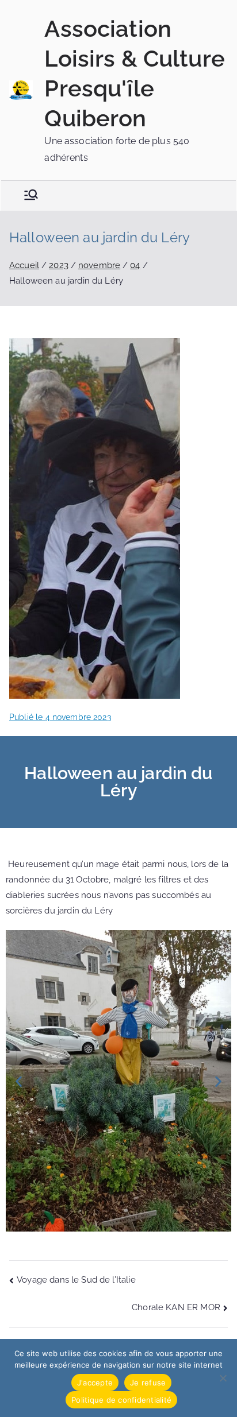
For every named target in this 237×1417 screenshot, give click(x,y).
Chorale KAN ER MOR (176, 1307)
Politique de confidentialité (121, 1399)
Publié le (60, 717)
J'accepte (95, 1382)
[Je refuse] (222, 1378)
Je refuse (148, 1382)
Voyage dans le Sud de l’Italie (76, 1280)
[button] (19, 1081)
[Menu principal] (31, 196)
